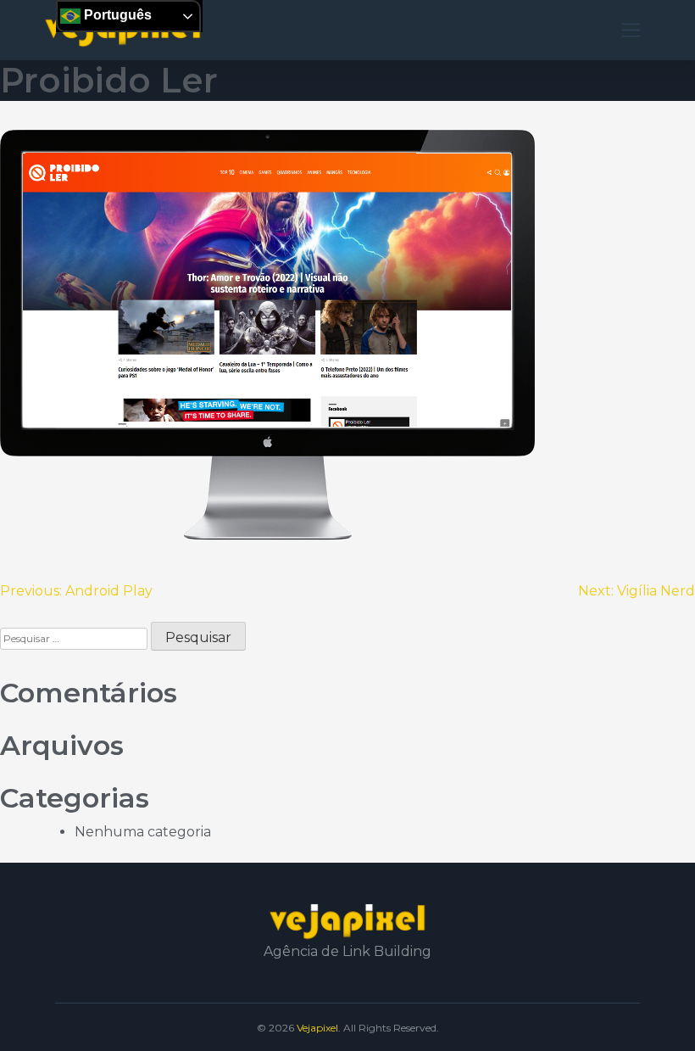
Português (116, 15)
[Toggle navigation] (631, 30)
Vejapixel (317, 1027)
